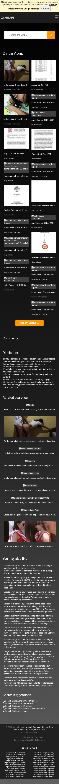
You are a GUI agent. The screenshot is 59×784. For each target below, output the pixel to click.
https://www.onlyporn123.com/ (44, 767)
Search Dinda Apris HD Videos (18, 706)
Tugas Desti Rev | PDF (14, 153)
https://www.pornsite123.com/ (15, 763)
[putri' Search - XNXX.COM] (16, 280)
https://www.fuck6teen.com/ (44, 757)
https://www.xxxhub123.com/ (15, 771)
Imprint (29, 727)
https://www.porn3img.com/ (44, 773)
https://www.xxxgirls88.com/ (44, 753)
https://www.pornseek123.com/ (44, 759)
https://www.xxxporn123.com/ (15, 773)
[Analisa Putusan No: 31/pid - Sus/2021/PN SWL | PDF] (16, 205)
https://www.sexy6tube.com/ (44, 755)
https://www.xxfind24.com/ (15, 775)
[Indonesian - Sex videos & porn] (16, 80)
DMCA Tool (39, 729)
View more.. (29, 323)
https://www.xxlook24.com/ (15, 777)
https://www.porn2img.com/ (44, 771)
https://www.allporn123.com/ (44, 765)
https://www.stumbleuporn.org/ (44, 777)
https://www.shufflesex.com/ (15, 765)
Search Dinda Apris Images (17, 711)
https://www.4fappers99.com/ (15, 755)
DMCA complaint (10, 387)
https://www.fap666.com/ (15, 761)
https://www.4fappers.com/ (15, 753)
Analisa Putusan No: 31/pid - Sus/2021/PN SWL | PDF (28, 210)
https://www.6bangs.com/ (15, 757)
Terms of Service (40, 727)
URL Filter (29, 729)
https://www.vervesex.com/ (15, 767)
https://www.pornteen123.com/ (44, 763)
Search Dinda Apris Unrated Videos (21, 701)
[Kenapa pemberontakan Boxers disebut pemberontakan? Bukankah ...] (16, 171)
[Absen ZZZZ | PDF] (43, 80)
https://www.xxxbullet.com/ (15, 769)
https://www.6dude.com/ (15, 759)
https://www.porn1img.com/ (44, 769)
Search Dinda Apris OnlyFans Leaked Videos (25, 708)
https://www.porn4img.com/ (44, 775)
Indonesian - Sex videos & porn (18, 85)
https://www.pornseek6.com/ (44, 761)
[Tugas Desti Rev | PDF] (16, 148)
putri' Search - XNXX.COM (15, 285)
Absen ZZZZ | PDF (39, 85)
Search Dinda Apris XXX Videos (19, 703)
